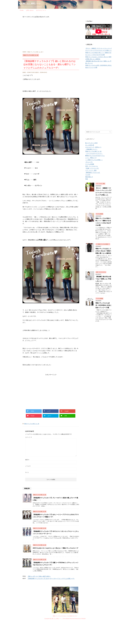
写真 (86, 179)
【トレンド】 (89, 162)
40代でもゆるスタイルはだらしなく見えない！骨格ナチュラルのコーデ (55, 548)
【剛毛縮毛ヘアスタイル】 (92, 172)
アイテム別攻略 (89, 164)
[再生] (88, 37)
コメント (28, 437)
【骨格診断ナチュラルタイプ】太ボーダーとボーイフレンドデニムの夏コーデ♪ (51, 578)
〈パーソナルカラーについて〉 (94, 153)
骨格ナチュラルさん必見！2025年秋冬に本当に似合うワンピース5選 (103, 305)
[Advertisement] (51, 35)
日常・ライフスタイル (91, 166)
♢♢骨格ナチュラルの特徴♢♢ (94, 160)
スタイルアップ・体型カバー (93, 147)
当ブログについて (41, 10)
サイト (27, 472)
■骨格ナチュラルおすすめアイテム (95, 155)
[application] (98, 31)
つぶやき (87, 174)
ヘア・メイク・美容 (90, 170)
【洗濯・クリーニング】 (92, 168)
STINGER (83, 618)
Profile (21, 10)
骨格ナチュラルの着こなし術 (31, 423)
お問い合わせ (30, 10)
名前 (27, 459)
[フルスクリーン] (109, 37)
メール (28, 466)
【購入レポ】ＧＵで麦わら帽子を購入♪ (39, 576)
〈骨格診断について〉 (91, 149)
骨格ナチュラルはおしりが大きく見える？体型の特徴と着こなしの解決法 (103, 251)
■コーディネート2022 (91, 143)
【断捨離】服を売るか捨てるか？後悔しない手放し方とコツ (103, 279)
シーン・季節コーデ (90, 157)
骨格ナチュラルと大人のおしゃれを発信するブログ (65, 616)
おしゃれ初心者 (89, 145)
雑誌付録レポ (89, 176)
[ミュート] (107, 37)
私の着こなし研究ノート (30, 3)
